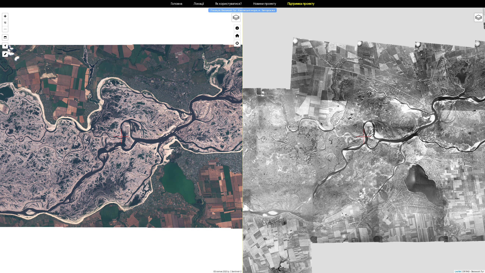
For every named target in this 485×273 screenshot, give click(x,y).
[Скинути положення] (237, 35)
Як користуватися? (228, 4)
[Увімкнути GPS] (5, 46)
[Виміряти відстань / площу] (5, 54)
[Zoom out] (5, 29)
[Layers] (236, 17)
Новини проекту (264, 4)
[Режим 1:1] (5, 37)
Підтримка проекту (300, 4)
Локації (199, 4)
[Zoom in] (5, 16)
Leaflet (458, 271)
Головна (176, 4)
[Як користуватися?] (237, 28)
